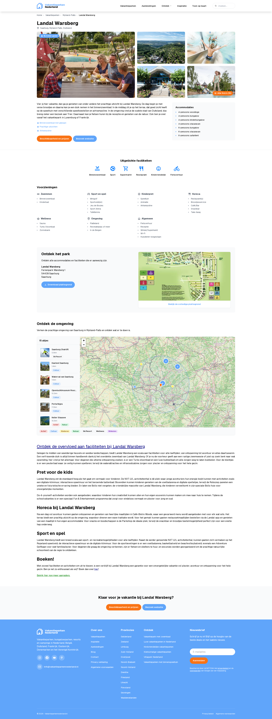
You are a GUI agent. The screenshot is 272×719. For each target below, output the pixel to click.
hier (96, 569)
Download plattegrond (60, 284)
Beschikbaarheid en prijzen (54, 138)
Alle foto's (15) (224, 93)
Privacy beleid (207, 714)
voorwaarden (195, 671)
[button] (172, 386)
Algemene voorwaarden (225, 714)
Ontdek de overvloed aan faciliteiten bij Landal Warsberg (91, 446)
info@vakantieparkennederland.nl (61, 666)
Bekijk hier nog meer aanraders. (53, 575)
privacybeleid (223, 668)
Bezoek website (85, 138)
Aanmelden (199, 660)
